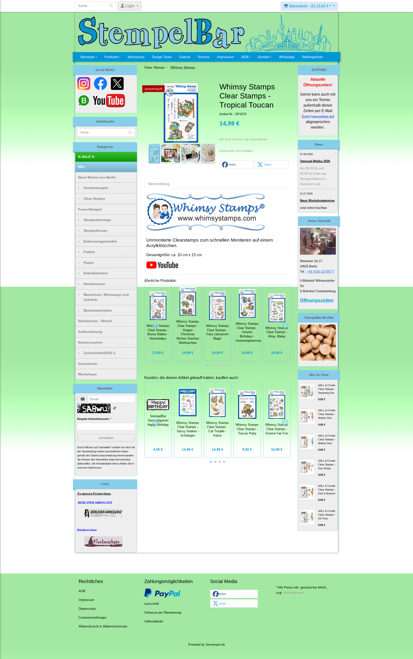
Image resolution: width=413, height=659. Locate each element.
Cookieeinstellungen (92, 617)
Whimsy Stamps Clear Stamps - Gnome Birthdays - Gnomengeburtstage (250, 332)
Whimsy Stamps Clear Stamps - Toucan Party (247, 429)
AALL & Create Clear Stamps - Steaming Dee (327, 389)
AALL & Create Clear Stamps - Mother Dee (327, 414)
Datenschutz (87, 608)
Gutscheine (87, 364)
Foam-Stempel (90, 209)
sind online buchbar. (313, 208)
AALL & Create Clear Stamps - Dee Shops (327, 464)
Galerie (184, 57)
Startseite (87, 57)
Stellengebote (312, 57)
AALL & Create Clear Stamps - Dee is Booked (327, 489)
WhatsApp (287, 57)
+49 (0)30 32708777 (320, 271)
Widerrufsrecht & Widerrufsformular (103, 626)
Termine (203, 57)
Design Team (162, 57)
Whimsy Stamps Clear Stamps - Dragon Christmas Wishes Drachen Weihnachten (187, 332)
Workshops (136, 57)
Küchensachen (90, 342)
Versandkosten (258, 139)
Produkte (111, 57)
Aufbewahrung (90, 332)
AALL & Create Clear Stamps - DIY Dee (327, 514)
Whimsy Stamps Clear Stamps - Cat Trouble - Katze (217, 429)
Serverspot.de (215, 644)
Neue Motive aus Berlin (97, 177)
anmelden (106, 438)
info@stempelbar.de (318, 116)
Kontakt (263, 57)
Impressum (225, 57)
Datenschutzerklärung (103, 455)
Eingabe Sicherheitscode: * (94, 418)
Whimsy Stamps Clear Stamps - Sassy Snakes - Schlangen (187, 429)
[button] (236, 165)
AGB (244, 57)
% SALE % (86, 157)
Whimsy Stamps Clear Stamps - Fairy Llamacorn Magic (217, 332)
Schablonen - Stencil (95, 321)
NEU (81, 167)
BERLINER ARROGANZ (95, 502)
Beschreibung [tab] (158, 184)
